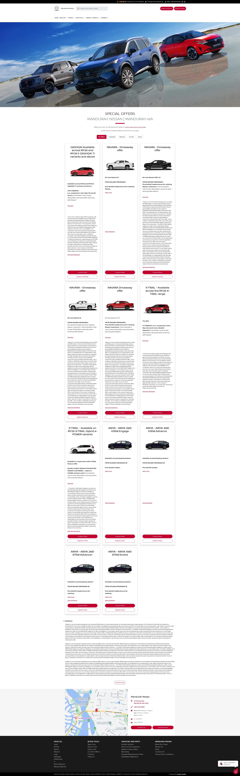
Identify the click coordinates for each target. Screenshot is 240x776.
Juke (56, 744)
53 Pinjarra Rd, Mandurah (155, 1)
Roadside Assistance (129, 757)
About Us (159, 747)
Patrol (56, 749)
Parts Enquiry (180, 8)
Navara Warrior (60, 767)
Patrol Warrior (59, 764)
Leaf (55, 754)
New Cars (92, 744)
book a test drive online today (135, 127)
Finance (91, 754)
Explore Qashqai (82, 276)
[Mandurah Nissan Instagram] (185, 2)
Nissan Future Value (129, 749)
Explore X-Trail (157, 417)
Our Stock (79, 18)
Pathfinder (58, 759)
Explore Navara (120, 276)
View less (70, 206)
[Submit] (78, 8)
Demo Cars (92, 747)
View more (108, 192)
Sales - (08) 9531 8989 (174, 1)
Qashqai (57, 757)
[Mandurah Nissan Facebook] (182, 2)
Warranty (125, 752)
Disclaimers (68, 621)
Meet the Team (161, 744)
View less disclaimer (74, 254)
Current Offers (94, 752)
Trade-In (91, 757)
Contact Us (141, 727)
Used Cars (92, 749)
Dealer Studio (181, 774)
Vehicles (62, 18)
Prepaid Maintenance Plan (132, 754)
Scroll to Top (120, 682)
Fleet (157, 749)
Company (103, 18)
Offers (70, 18)
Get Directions (163, 727)
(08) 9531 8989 (139, 707)
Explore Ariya (120, 541)
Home (56, 18)
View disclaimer (110, 231)
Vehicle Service (127, 744)
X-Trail (56, 747)
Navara (57, 752)
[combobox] (92, 8)
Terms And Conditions (164, 754)
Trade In (89, 18)
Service (95, 18)
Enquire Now (82, 272)
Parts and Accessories (130, 747)
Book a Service (166, 8)
